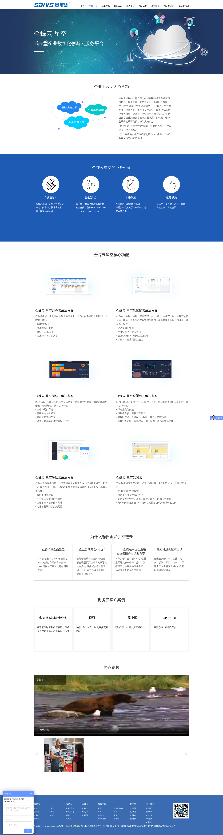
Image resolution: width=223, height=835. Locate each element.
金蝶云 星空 (70, 808)
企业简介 (149, 808)
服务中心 (130, 6)
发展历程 (149, 812)
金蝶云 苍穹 (70, 812)
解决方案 (118, 6)
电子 (99, 808)
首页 (83, 6)
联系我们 (149, 822)
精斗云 (68, 815)
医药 (99, 812)
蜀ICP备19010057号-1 (75, 826)
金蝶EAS (85, 808)
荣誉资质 (149, 819)
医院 (115, 812)
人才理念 (133, 808)
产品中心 (93, 6)
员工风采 (133, 812)
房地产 (116, 819)
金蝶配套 (85, 815)
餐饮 (115, 815)
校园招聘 (133, 819)
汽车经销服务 (118, 808)
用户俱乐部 (169, 6)
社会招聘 (133, 815)
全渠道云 (37, 815)
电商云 (52, 815)
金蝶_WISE (86, 812)
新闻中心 (156, 6)
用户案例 (143, 6)
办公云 (52, 808)
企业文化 (149, 815)
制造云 (36, 819)
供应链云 (37, 812)
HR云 (52, 812)
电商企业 (101, 815)
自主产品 (105, 6)
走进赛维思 (184, 6)
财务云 (36, 808)
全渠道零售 (102, 819)
